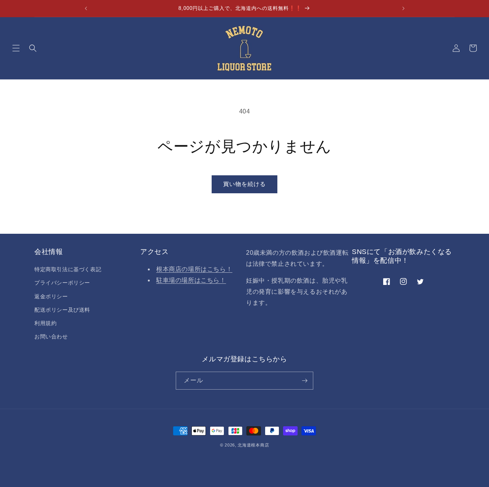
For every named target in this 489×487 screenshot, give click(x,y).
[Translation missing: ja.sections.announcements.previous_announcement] (86, 8)
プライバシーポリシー (62, 283)
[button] (16, 48)
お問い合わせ (51, 336)
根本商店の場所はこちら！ (194, 269)
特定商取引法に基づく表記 (67, 269)
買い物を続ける (244, 184)
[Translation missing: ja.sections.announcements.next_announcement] (403, 8)
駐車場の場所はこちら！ (191, 280)
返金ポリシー (51, 296)
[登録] (304, 381)
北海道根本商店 (253, 445)
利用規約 (45, 323)
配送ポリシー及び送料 (62, 310)
